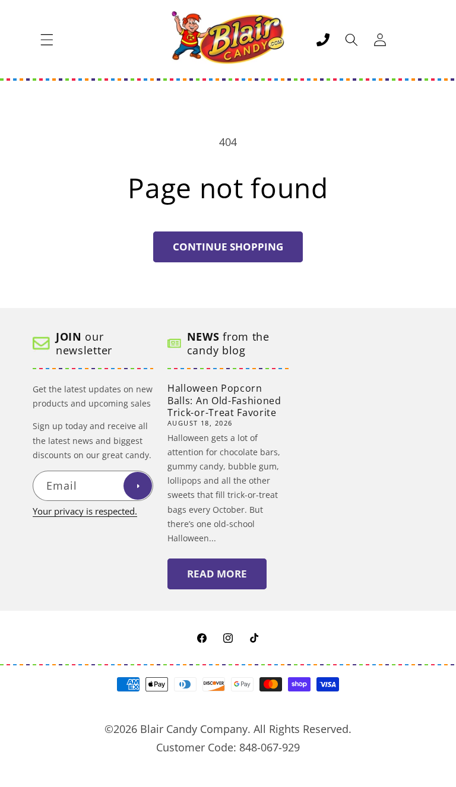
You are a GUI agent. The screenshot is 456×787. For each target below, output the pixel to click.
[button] (47, 40)
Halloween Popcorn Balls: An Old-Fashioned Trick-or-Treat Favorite (224, 400)
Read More (217, 573)
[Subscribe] (138, 486)
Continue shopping (228, 246)
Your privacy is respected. (85, 511)
